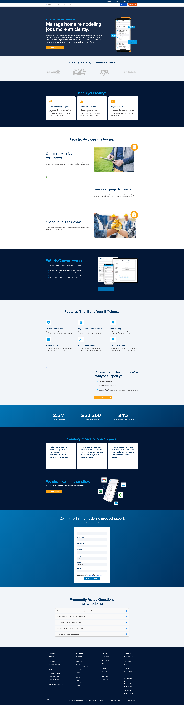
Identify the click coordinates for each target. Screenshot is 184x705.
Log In (134, 1)
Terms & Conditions (112, 700)
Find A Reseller (106, 656)
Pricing (76, 4)
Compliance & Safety (54, 676)
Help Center (126, 1)
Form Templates (53, 659)
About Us (117, 1)
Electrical (78, 672)
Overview (51, 656)
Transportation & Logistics (82, 667)
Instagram (128, 693)
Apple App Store (130, 681)
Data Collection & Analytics (56, 684)
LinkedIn (124, 693)
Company (80, 549)
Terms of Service (90, 575)
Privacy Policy (99, 575)
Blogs (103, 663)
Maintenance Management (55, 682)
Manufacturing (79, 661)
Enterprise (78, 669)
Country (80, 568)
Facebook (126, 693)
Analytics (51, 667)
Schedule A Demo (54, 48)
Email (79, 531)
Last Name (81, 543)
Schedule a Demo (102, 397)
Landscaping (79, 677)
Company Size (82, 556)
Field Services (79, 659)
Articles (104, 668)
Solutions (64, 4)
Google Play (129, 683)
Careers (126, 664)
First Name (81, 537)
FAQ (103, 684)
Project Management (54, 679)
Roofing (78, 685)
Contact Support (128, 671)
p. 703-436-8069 (106, 1)
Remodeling (79, 683)
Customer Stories (106, 674)
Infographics (105, 676)
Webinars (104, 671)
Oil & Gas (78, 664)
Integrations (52, 661)
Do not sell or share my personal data (126, 700)
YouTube (133, 693)
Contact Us (126, 674)
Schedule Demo (53, 491)
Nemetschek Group (129, 656)
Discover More (105, 289)
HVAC (77, 675)
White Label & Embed (54, 664)
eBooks (104, 666)
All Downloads (129, 686)
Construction (79, 656)
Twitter (131, 693)
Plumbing (78, 680)
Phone (79, 562)
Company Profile (128, 661)
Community (105, 679)
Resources (70, 4)
